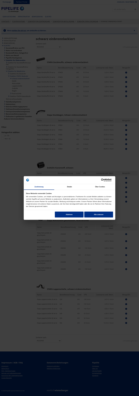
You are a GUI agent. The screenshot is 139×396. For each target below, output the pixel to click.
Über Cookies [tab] (100, 187)
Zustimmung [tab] (39, 187)
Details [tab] (69, 187)
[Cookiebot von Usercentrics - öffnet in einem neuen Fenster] (104, 180)
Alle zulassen (98, 214)
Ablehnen (69, 214)
